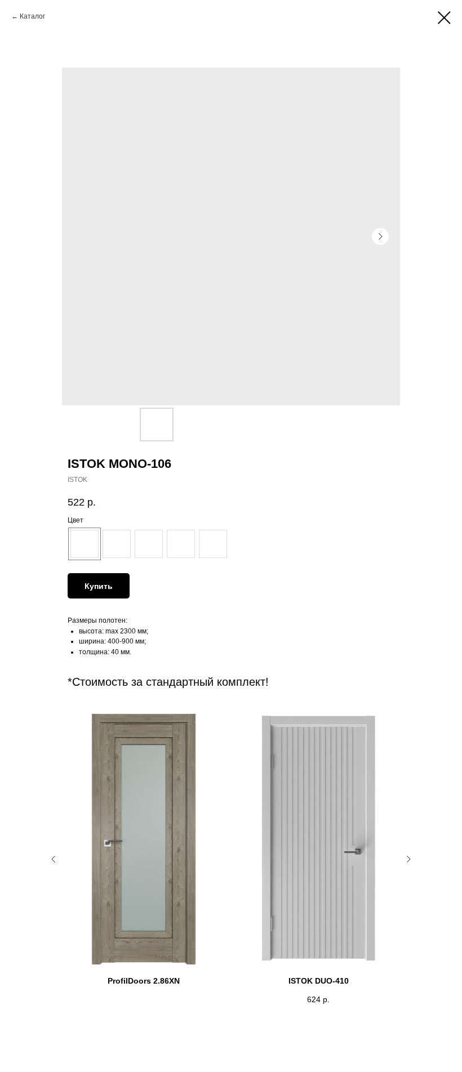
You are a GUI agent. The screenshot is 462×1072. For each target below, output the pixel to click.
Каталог (32, 16)
